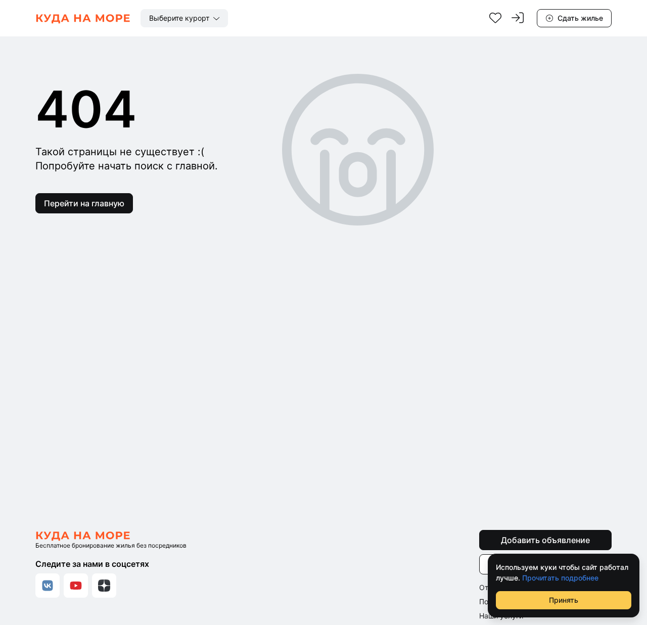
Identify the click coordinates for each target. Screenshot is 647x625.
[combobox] (184, 18)
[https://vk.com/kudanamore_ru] (47, 585)
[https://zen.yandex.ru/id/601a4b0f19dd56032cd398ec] (104, 585)
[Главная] (82, 18)
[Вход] (517, 18)
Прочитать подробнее (560, 577)
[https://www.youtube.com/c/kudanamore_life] (76, 585)
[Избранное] (495, 18)
